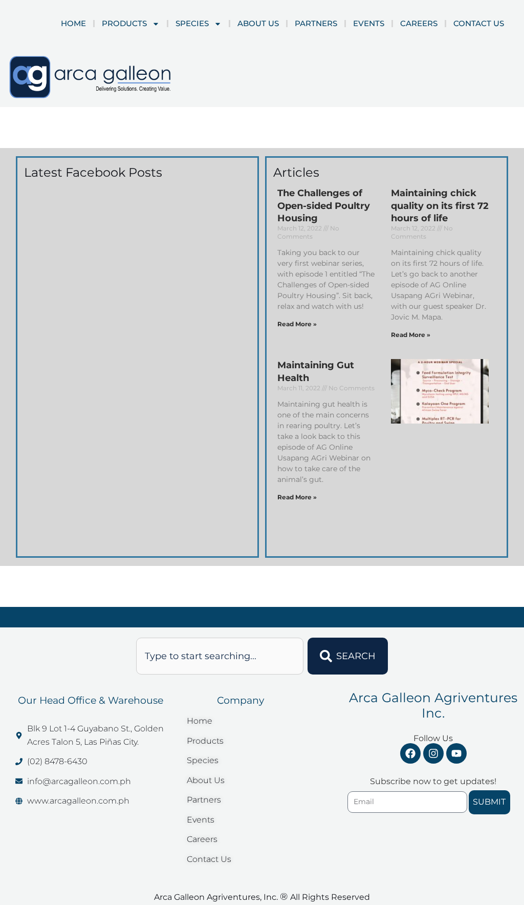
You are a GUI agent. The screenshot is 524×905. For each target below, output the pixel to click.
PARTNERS (316, 23)
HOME (73, 23)
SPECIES (192, 23)
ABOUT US (258, 23)
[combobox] (219, 656)
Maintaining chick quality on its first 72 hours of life (440, 205)
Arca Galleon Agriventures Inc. (433, 705)
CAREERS (419, 23)
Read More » (297, 324)
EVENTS (368, 23)
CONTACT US (478, 23)
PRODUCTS (124, 23)
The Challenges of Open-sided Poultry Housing (323, 205)
